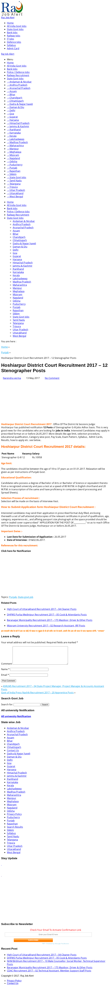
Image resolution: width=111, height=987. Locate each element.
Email (5, 674)
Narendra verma (12, 378)
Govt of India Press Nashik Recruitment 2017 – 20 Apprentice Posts (37, 692)
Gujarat (17, 256)
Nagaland (18, 297)
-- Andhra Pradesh (17, 85)
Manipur (17, 288)
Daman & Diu (20, 246)
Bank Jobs (12, 32)
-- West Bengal (15, 196)
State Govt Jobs (15, 29)
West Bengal (19, 336)
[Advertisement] (55, 400)
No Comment (52, 378)
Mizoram (17, 294)
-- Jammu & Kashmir (18, 126)
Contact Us (13, 750)
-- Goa (10, 113)
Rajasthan (18, 310)
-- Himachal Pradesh (18, 123)
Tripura (17, 326)
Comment (6, 663)
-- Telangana (14, 183)
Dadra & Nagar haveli (24, 243)
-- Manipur (13, 148)
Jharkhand (18, 269)
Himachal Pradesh (23, 262)
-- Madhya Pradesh (17, 142)
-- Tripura (12, 187)
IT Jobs (10, 38)
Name (5, 669)
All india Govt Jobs (16, 26)
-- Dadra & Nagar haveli (20, 104)
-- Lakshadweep (15, 139)
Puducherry (19, 304)
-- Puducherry (14, 164)
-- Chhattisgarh (15, 100)
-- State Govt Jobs (16, 177)
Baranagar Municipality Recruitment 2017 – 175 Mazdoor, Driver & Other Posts (49, 620)
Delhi (15, 249)
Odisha (16, 300)
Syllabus (11, 45)
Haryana (17, 259)
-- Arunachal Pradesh (18, 88)
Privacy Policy (14, 814)
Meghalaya (18, 291)
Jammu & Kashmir (22, 265)
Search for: (7, 704)
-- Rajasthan (13, 171)
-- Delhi (11, 110)
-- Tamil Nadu (14, 180)
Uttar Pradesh (20, 329)
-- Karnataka (14, 132)
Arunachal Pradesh (23, 227)
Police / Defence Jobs (18, 72)
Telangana (18, 323)
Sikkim (16, 313)
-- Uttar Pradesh (16, 190)
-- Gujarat (12, 116)
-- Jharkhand (14, 129)
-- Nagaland (13, 158)
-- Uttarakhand (15, 193)
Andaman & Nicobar (24, 221)
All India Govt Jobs (16, 65)
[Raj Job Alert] (12, 14)
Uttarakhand (20, 332)
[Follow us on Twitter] (1, 875)
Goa (15, 253)
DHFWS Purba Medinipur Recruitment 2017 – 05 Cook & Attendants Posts (47, 614)
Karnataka (18, 272)
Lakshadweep (20, 278)
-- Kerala (11, 136)
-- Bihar (11, 94)
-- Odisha (12, 161)
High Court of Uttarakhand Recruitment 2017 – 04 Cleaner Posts (41, 609)
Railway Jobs (13, 35)
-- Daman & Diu (15, 107)
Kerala (16, 275)
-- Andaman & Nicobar (19, 81)
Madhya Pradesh (22, 281)
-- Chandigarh (14, 97)
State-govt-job (25, 597)
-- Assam (12, 91)
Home (10, 22)
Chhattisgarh (20, 240)
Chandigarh (19, 237)
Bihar (15, 233)
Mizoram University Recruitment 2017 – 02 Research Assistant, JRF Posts (46, 625)
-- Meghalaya (14, 151)
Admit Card (13, 48)
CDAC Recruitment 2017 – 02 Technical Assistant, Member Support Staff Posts (49, 970)
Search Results (15, 826)
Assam (16, 230)
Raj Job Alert (7, 17)
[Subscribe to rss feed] (1, 864)
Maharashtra (20, 284)
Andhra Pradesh (21, 224)
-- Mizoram (13, 155)
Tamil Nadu (19, 320)
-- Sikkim (11, 174)
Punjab (16, 307)
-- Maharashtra (15, 145)
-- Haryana (13, 120)
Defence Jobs (14, 42)
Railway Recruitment (18, 75)
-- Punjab (12, 167)
